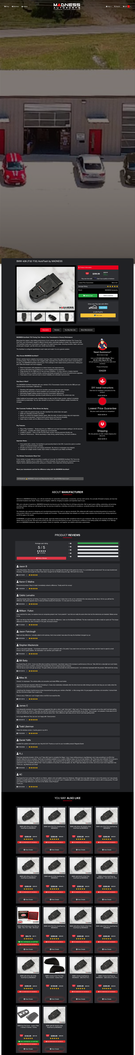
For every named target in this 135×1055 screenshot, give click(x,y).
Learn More (103, 307)
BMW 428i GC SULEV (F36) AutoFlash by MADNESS (54, 1026)
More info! (115, 283)
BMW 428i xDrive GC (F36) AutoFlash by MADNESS (28, 976)
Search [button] (118, 6)
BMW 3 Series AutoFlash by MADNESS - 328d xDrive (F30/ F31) (106, 976)
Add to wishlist (108, 295)
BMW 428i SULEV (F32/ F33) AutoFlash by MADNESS (80, 877)
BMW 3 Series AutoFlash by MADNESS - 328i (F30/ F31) (80, 976)
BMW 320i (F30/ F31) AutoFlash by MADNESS (54, 827)
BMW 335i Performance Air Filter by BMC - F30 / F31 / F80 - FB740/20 (28, 927)
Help (109, 6)
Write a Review (42, 558)
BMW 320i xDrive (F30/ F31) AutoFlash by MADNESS (28, 877)
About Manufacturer (87, 330)
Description (45, 330)
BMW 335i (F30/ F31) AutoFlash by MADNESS (54, 927)
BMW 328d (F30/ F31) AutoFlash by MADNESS (106, 927)
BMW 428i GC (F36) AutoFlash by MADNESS (54, 877)
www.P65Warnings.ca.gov (61, 478)
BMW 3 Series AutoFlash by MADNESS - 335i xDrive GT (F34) (107, 877)
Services (16, 6)
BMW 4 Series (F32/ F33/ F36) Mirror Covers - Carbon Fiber (54, 976)
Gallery (25, 6)
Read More (102, 415)
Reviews (56, 330)
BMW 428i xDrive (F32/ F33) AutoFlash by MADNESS (28, 827)
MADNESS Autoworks (111, 290)
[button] (72, 289)
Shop (7, 6)
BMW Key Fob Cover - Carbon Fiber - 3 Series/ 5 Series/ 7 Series (28, 1026)
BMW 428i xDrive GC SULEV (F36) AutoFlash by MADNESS (80, 827)
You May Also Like (70, 330)
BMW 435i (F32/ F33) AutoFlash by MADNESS (106, 827)
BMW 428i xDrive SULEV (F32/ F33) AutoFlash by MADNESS (80, 927)
